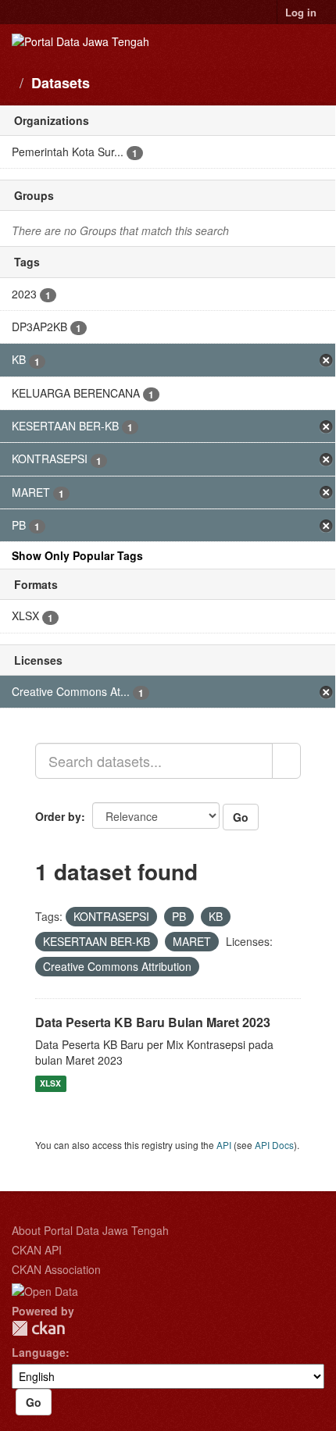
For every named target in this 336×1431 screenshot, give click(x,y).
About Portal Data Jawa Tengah (90, 1230)
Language (39, 1352)
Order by (58, 816)
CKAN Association (56, 1269)
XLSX (50, 1083)
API (223, 1144)
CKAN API (37, 1250)
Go (240, 817)
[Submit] (286, 761)
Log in (300, 12)
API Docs (274, 1144)
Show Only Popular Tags (77, 555)
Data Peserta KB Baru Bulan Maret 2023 (152, 1022)
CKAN (38, 1328)
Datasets (60, 83)
